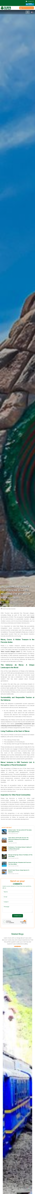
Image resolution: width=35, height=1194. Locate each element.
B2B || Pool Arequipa (27, 8)
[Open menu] (27, 12)
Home (3, 601)
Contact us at (17, 915)
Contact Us (30, 1)
